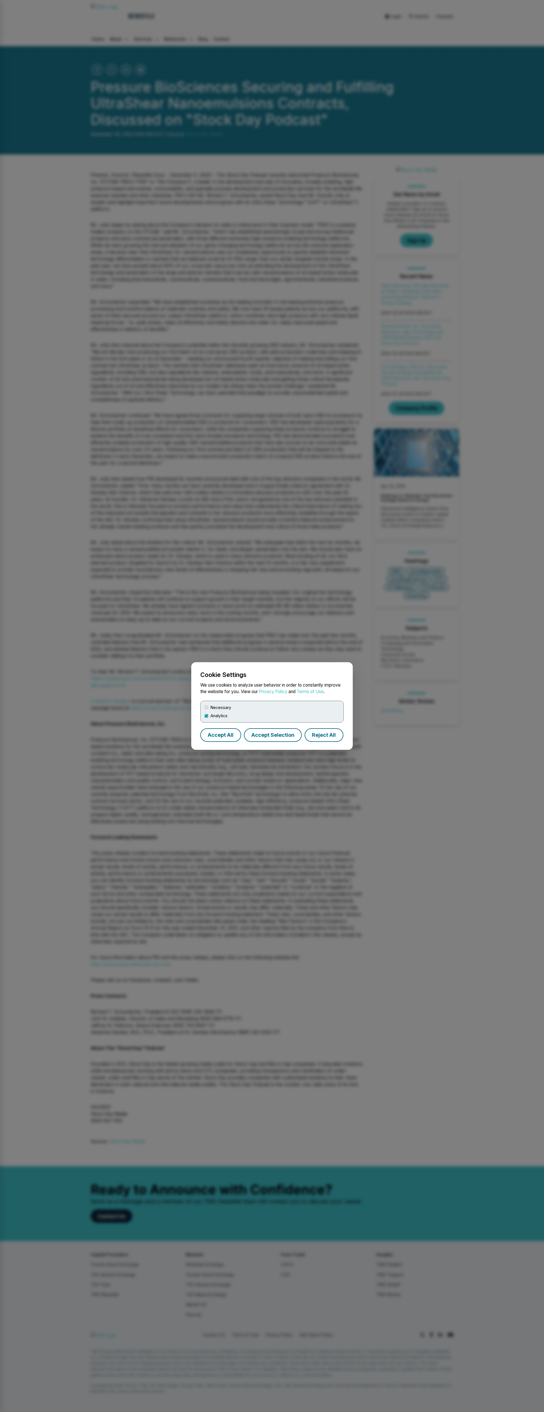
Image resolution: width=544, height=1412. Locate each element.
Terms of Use (310, 691)
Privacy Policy (273, 691)
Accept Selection (272, 735)
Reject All (324, 735)
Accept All (220, 735)
